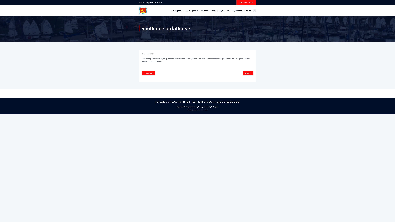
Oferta (214, 10)
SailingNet (214, 107)
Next (247, 73)
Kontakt (248, 10)
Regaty (221, 10)
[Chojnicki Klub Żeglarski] (143, 10)
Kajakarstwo (237, 10)
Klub (228, 10)
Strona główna (177, 10)
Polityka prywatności (193, 110)
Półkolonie (205, 10)
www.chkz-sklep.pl (246, 2)
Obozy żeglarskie (191, 10)
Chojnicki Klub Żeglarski (194, 107)
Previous (149, 73)
